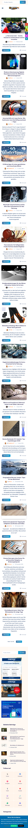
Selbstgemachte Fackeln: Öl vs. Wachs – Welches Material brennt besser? (17, 753)
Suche (22, 2)
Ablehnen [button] (21, 825)
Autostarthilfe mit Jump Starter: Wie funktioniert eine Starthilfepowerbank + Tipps (14, 120)
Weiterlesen (7, 51)
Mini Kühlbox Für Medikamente (17, 745)
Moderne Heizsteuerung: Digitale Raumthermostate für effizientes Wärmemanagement (14, 73)
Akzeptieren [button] (14, 825)
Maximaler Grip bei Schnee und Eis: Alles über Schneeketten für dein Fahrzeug (14, 206)
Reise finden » (11, 677)
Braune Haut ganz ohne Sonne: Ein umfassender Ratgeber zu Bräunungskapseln (14, 560)
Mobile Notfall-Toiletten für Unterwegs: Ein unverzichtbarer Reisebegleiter (17, 729)
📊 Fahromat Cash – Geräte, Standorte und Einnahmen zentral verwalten (14, 37)
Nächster (19, 641)
